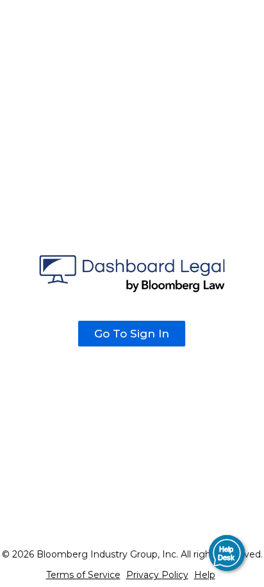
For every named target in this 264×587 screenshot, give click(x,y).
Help (204, 575)
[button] (227, 553)
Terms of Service (83, 575)
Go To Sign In (131, 333)
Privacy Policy (157, 575)
